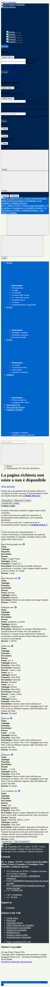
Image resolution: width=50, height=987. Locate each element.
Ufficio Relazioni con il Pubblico (20, 925)
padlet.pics (6, 755)
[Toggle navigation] (22, 246)
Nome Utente (32, 60)
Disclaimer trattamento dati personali (16, 962)
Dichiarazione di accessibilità (18, 928)
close (4, 258)
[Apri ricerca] (28, 224)
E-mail (29, 101)
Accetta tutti (10, 503)
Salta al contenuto (8, 2)
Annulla (5, 196)
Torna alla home (8, 486)
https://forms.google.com (11, 544)
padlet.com (6, 646)
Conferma (14, 196)
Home (9, 466)
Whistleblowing (13, 932)
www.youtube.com (9, 791)
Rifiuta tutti (23, 501)
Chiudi (4, 129)
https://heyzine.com (9, 578)
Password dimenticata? (10, 67)
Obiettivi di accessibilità (16, 930)
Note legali (11, 920)
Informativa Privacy (14, 923)
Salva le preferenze (21, 842)
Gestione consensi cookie (17, 935)
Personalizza (7, 501)
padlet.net (5, 718)
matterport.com (7, 607)
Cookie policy (12, 918)
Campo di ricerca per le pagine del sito (17, 439)
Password (30, 63)
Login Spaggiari (21, 111)
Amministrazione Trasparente (18, 937)
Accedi (4, 47)
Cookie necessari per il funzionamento (17, 532)
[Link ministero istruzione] (13, 4)
